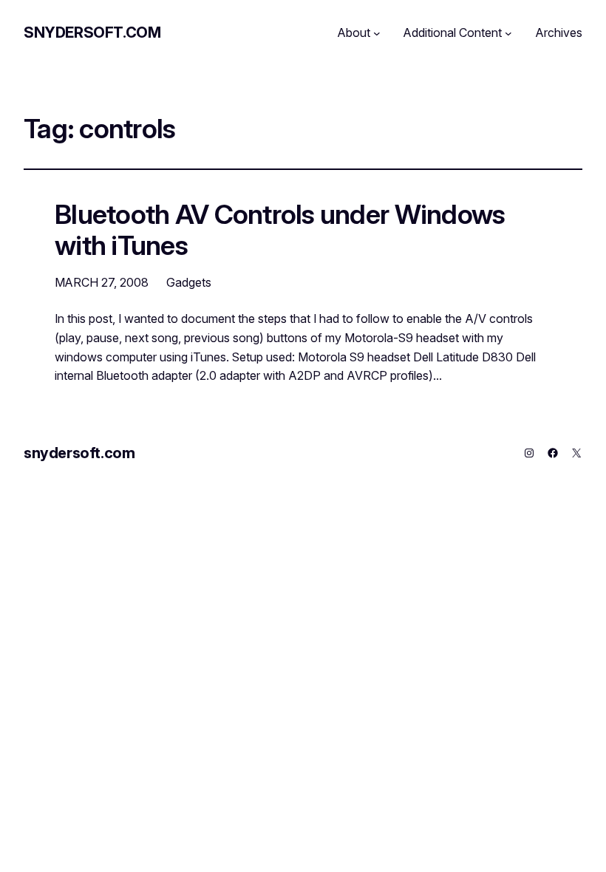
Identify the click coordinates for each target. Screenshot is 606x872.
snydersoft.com (92, 32)
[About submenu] (377, 33)
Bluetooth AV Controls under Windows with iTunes (280, 231)
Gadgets (188, 282)
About (354, 32)
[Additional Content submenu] (508, 33)
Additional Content (453, 32)
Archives (559, 32)
